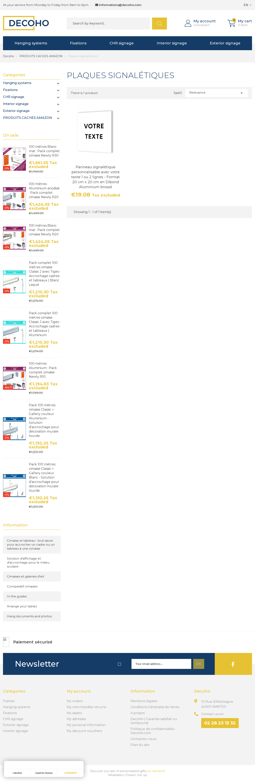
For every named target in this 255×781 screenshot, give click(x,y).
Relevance (216, 93)
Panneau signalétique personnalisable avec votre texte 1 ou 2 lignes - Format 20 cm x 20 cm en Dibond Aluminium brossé (95, 177)
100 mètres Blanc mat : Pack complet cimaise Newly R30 (44, 151)
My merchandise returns (86, 707)
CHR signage (122, 43)
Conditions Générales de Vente (154, 707)
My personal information (86, 725)
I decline (17, 773)
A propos (137, 713)
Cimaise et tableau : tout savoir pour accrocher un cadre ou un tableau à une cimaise (31, 544)
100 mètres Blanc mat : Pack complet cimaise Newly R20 (44, 230)
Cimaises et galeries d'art (25, 576)
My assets (74, 713)
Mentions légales (143, 701)
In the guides (17, 596)
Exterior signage (225, 43)
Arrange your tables (22, 606)
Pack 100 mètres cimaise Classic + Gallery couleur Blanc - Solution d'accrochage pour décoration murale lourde (44, 477)
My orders (75, 701)
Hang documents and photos (29, 616)
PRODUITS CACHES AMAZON (27, 118)
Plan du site (139, 745)
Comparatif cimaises (22, 586)
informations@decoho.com (120, 5)
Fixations (78, 43)
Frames (9, 701)
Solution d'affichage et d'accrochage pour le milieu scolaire (28, 562)
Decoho (8, 56)
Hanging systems (31, 43)
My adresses (76, 719)
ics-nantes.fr (156, 771)
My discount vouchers (84, 731)
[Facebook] (233, 664)
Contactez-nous (143, 739)
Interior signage (172, 43)
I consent (70, 773)
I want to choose (44, 773)
